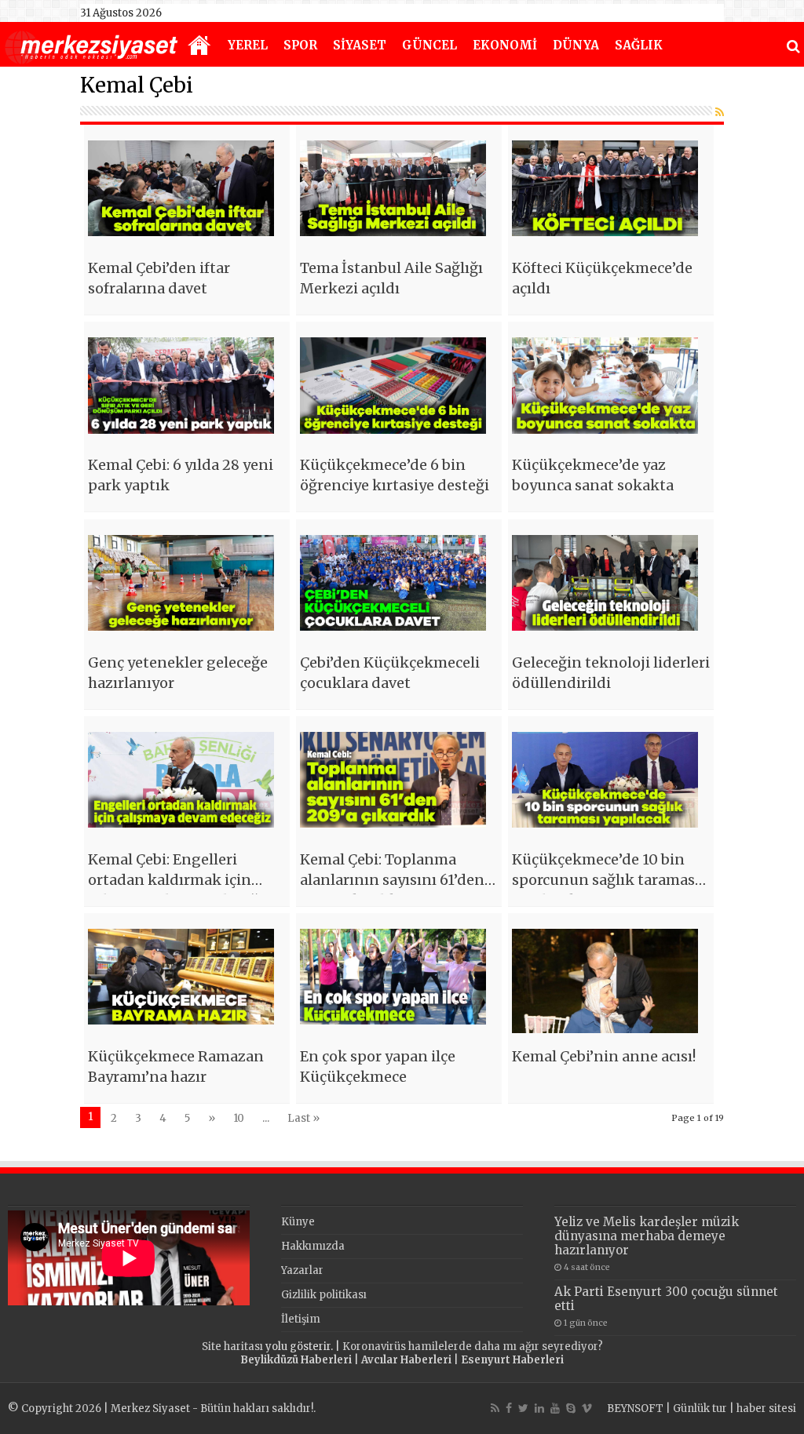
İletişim (300, 1319)
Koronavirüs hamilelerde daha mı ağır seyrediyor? (472, 1346)
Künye (298, 1221)
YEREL (248, 45)
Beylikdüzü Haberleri (296, 1360)
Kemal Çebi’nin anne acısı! (604, 1056)
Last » (303, 1118)
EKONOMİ (505, 45)
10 (238, 1118)
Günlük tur (700, 1408)
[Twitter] (523, 1408)
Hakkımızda (313, 1246)
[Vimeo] (587, 1408)
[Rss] (495, 1408)
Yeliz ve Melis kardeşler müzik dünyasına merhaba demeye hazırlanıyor (646, 1235)
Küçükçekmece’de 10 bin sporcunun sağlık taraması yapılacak (606, 879)
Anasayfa (199, 46)
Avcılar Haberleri (406, 1360)
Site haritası (232, 1346)
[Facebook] (508, 1408)
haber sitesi (766, 1408)
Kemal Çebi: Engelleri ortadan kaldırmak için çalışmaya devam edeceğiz (180, 879)
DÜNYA (576, 45)
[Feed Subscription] (719, 112)
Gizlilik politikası (324, 1294)
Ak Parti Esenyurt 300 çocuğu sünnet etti (666, 1298)
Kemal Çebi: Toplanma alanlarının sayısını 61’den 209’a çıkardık (392, 879)
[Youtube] (555, 1408)
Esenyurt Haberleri (512, 1360)
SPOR (300, 45)
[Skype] (571, 1408)
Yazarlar (302, 1270)
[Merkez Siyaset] (91, 45)
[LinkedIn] (539, 1408)
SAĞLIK (639, 45)
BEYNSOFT (635, 1408)
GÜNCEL (429, 45)
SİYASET (359, 45)
